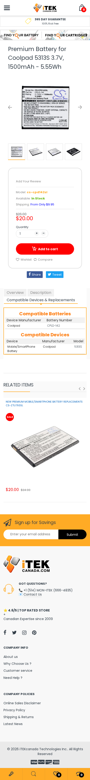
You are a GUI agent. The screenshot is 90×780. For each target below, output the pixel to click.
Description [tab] (40, 292)
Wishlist (26, 259)
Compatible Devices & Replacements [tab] (41, 300)
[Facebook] (4, 632)
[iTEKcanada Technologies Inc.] (45, 7)
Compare (45, 259)
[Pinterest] (34, 632)
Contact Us (33, 594)
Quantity (22, 227)
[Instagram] (24, 632)
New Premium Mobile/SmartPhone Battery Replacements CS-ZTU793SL (44, 403)
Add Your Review (28, 181)
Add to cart (48, 249)
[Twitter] (14, 632)
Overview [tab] (15, 292)
